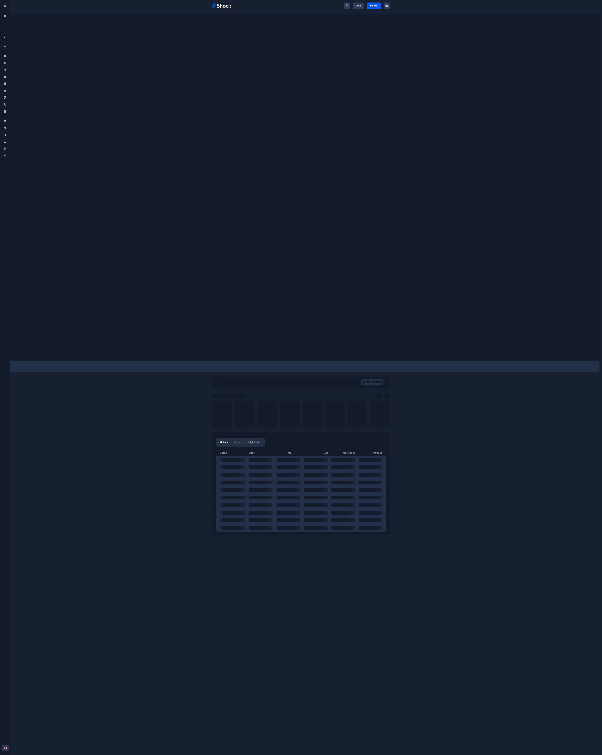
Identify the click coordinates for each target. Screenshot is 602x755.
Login (358, 5)
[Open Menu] (5, 6)
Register (373, 5)
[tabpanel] (301, 491)
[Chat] (387, 6)
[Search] (347, 6)
